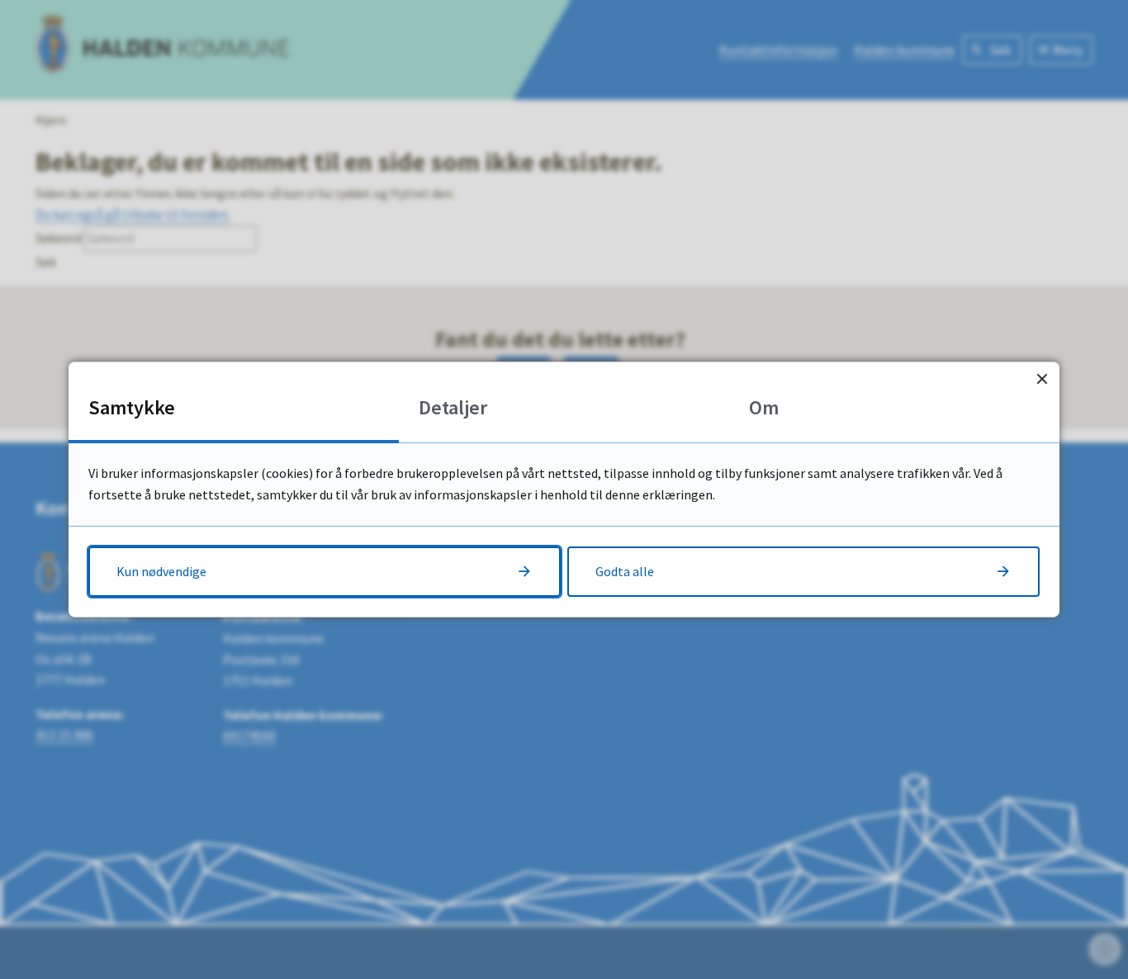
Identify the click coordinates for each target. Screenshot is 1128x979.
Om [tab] (764, 407)
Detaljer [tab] (453, 407)
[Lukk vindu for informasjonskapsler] (1041, 379)
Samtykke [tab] (131, 407)
